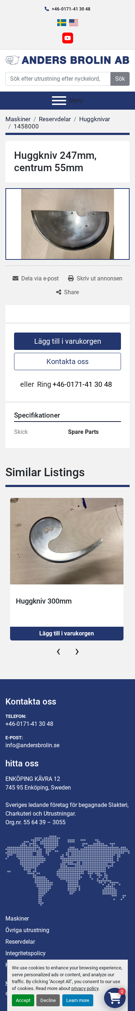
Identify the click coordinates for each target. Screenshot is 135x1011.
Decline (48, 1000)
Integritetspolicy (25, 953)
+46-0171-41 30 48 (71, 9)
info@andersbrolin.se (32, 745)
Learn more (77, 1000)
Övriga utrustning (27, 930)
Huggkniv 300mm (44, 601)
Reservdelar (20, 941)
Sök (120, 78)
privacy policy (84, 988)
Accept (23, 1000)
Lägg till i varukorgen (67, 341)
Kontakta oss (67, 361)
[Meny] (59, 101)
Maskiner (17, 918)
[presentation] (58, 651)
